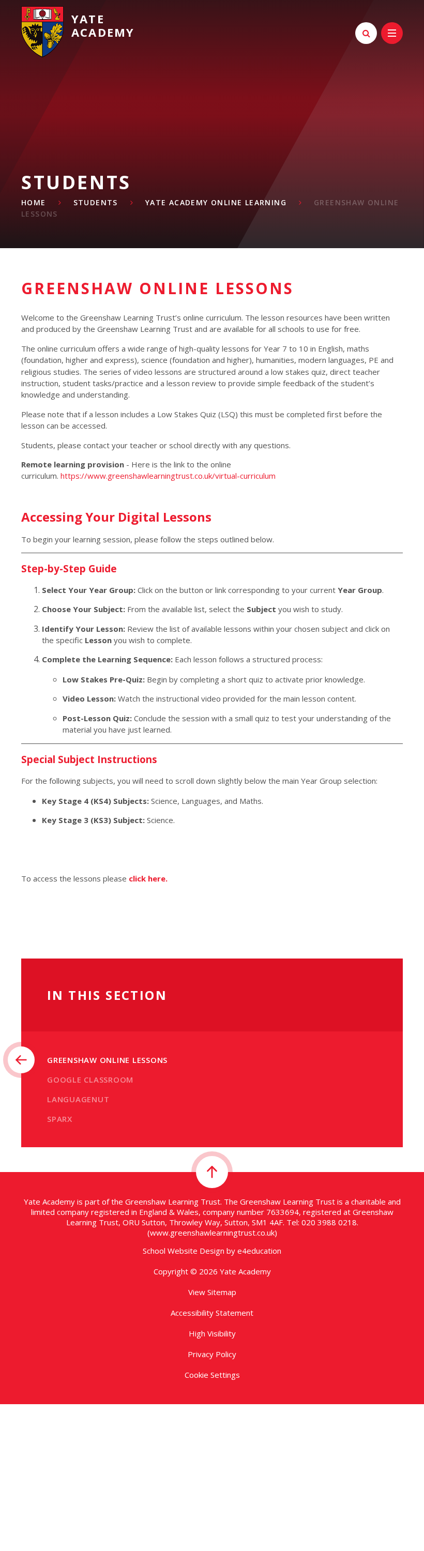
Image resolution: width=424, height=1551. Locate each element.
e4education (259, 1250)
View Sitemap (212, 1292)
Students (95, 202)
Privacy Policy (212, 1354)
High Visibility (212, 1333)
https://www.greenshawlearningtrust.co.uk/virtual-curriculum (168, 475)
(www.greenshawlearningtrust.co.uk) (212, 1232)
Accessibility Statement (212, 1312)
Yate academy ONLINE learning (215, 202)
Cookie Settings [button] (212, 1375)
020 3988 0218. (329, 1222)
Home (33, 202)
